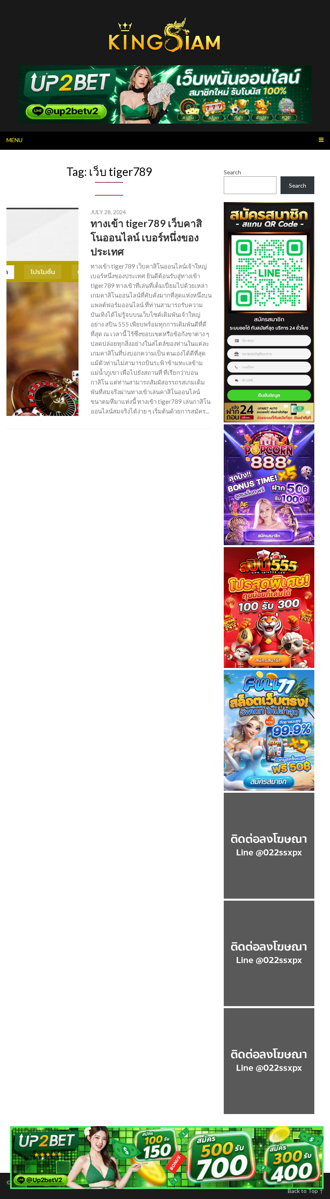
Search (232, 172)
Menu (14, 139)
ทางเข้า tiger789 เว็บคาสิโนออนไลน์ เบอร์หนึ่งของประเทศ (146, 237)
